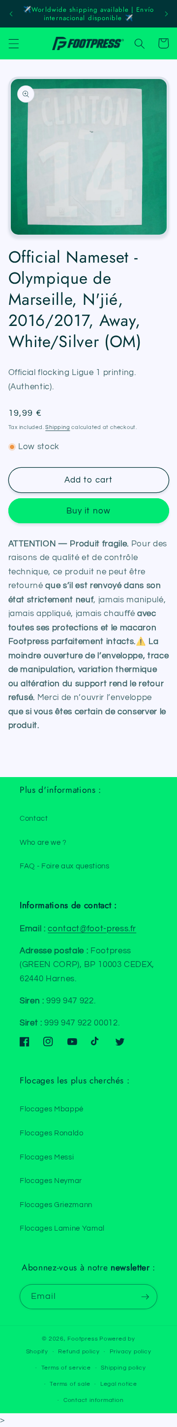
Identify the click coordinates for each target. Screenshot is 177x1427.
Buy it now (88, 511)
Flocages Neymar (51, 1181)
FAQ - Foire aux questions (65, 866)
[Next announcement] (166, 14)
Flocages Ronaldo (52, 1133)
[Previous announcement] (11, 14)
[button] (13, 43)
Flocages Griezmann (56, 1205)
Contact (34, 818)
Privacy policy (130, 1351)
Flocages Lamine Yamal (62, 1228)
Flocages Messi (47, 1157)
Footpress (82, 1339)
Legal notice (118, 1384)
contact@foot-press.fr (92, 928)
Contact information (93, 1400)
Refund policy (78, 1351)
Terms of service (66, 1368)
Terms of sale (70, 1384)
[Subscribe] (145, 1297)
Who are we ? (43, 842)
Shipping (57, 427)
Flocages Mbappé (52, 1109)
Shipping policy (123, 1368)
